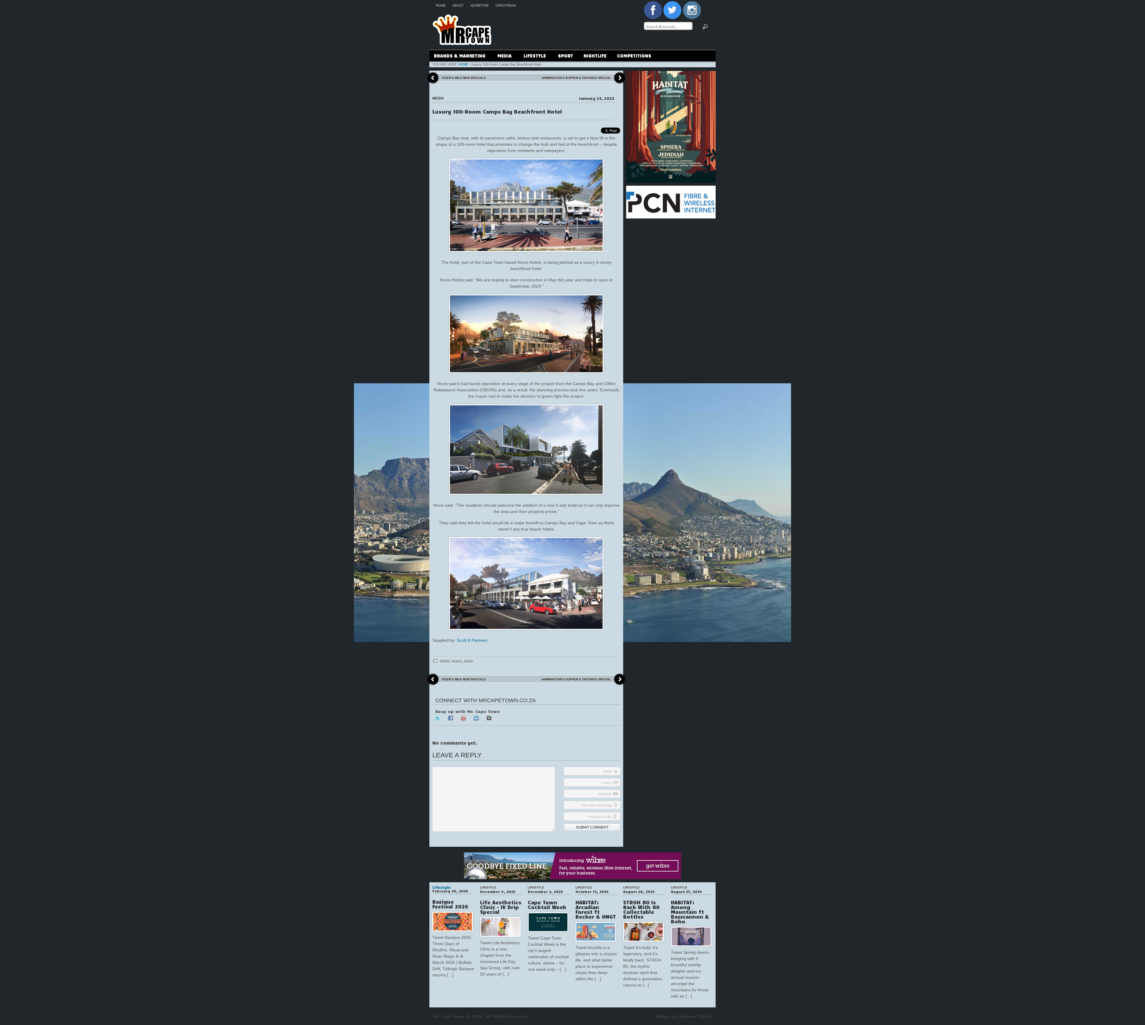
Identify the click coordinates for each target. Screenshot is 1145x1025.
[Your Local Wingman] (462, 11)
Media (502, 56)
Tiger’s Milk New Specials (464, 78)
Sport (565, 55)
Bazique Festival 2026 (450, 904)
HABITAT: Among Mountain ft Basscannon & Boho (690, 911)
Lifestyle (532, 56)
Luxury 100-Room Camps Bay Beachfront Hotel (497, 111)
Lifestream (505, 5)
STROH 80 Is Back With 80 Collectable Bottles (641, 909)
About (457, 5)
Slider (468, 661)
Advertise (479, 5)
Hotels (456, 661)
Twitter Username (596, 805)
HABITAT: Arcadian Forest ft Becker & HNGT (595, 909)
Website (605, 794)
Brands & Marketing (457, 56)
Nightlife (595, 55)
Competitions (634, 55)
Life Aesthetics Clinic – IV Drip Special (500, 907)
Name (608, 771)
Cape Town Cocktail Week (547, 904)
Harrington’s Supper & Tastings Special (576, 78)
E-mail (607, 782)
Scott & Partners (472, 640)
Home (440, 5)
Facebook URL (600, 816)
